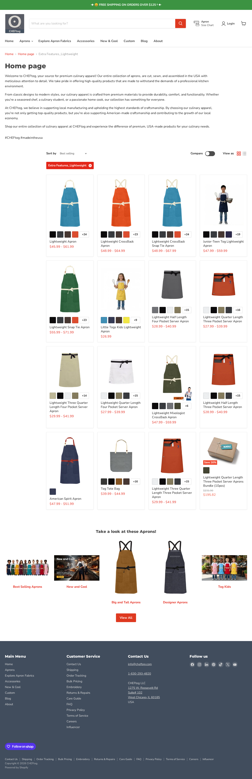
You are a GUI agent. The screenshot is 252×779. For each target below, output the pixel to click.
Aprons (25, 41)
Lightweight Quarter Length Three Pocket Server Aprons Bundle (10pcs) (223, 481)
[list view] (244, 153)
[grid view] (239, 153)
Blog (144, 41)
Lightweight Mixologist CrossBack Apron (168, 415)
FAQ (69, 704)
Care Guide (74, 698)
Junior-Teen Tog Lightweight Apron (223, 243)
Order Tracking (76, 676)
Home (9, 41)
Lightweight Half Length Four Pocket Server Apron (170, 319)
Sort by (51, 153)
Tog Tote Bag (110, 489)
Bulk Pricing (74, 681)
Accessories (85, 41)
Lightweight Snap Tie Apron (70, 327)
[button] (228, 23)
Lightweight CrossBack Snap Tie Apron (168, 243)
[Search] (180, 23)
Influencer (73, 727)
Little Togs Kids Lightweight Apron (121, 329)
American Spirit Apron (65, 499)
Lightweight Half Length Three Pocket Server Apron (222, 405)
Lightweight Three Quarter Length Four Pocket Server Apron (69, 407)
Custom (129, 41)
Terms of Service (77, 716)
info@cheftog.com (140, 664)
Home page (26, 54)
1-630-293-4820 (139, 674)
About (158, 41)
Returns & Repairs (78, 693)
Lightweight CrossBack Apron (117, 243)
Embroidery (74, 687)
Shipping (72, 670)
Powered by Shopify (16, 767)
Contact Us (74, 664)
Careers (72, 721)
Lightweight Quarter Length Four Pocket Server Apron (121, 405)
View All (126, 618)
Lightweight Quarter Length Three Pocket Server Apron (223, 319)
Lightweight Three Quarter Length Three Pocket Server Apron (172, 493)
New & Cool (109, 41)
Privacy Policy (76, 710)
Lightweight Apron (63, 241)
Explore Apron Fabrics (54, 41)
